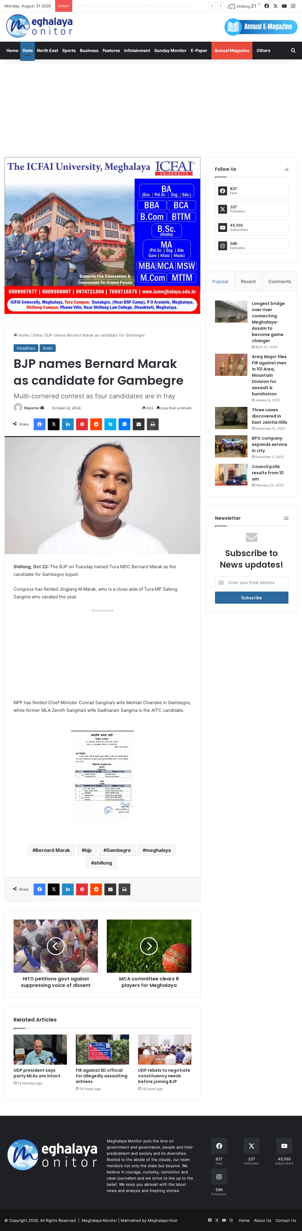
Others (263, 50)
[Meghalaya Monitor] (39, 26)
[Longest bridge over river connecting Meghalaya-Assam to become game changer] (231, 312)
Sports (69, 50)
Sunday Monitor (170, 50)
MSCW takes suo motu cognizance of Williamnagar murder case (133, 6)
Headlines (26, 348)
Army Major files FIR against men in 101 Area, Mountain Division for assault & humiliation (269, 375)
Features (111, 50)
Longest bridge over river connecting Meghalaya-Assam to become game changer (268, 322)
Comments (279, 281)
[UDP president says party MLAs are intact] (40, 1050)
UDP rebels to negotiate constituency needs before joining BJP (164, 1075)
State (27, 50)
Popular (220, 281)
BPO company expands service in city (269, 444)
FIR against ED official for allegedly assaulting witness (101, 1075)
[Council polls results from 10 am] (231, 475)
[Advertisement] (151, 106)
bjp (88, 850)
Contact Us (285, 1220)
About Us (262, 1220)
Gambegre (118, 850)
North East (47, 50)
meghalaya (158, 850)
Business (89, 50)
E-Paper (199, 50)
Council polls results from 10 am (268, 473)
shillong (103, 863)
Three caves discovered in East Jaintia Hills (269, 416)
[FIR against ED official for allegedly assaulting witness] (102, 1050)
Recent (248, 281)
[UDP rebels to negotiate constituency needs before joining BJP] (164, 1050)
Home (12, 50)
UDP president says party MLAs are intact (37, 1073)
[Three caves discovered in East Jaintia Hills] (231, 418)
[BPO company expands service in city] (231, 446)
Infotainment (137, 50)
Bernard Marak (52, 850)
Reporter (32, 408)
